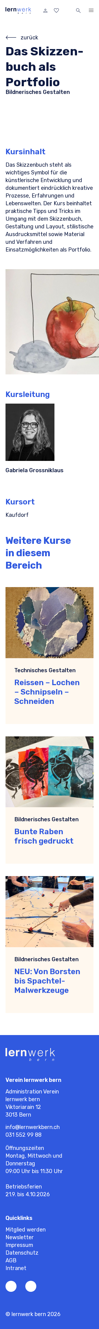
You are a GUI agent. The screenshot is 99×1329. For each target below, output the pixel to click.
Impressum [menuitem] (19, 1245)
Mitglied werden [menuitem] (26, 1229)
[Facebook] (11, 1286)
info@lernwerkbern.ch (33, 1127)
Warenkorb (67, 10)
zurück (29, 37)
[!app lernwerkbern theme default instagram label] (30, 1286)
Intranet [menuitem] (16, 1268)
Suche (78, 10)
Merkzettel (56, 10)
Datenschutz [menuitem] (22, 1252)
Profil (45, 10)
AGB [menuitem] (11, 1260)
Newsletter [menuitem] (20, 1237)
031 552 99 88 (24, 1134)
